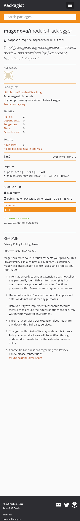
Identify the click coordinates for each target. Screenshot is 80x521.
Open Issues (11, 132)
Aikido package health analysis (23, 148)
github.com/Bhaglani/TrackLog (23, 92)
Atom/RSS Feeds (11, 508)
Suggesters (10, 124)
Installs (8, 116)
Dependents (11, 120)
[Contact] (58, 505)
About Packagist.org (13, 503)
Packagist (14, 5)
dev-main (10, 205)
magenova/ (17, 30)
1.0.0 (8, 210)
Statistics (7, 514)
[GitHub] (74, 505)
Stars (7, 128)
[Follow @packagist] (66, 505)
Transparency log (14, 104)
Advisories (10, 145)
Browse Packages (12, 519)
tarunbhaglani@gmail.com (25, 358)
